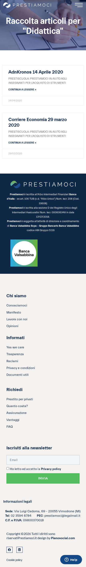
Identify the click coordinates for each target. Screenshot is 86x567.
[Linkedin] (19, 550)
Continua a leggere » (22, 89)
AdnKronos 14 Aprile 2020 (35, 72)
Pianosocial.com (63, 538)
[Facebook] (9, 550)
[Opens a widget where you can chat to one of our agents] (71, 560)
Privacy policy (51, 469)
